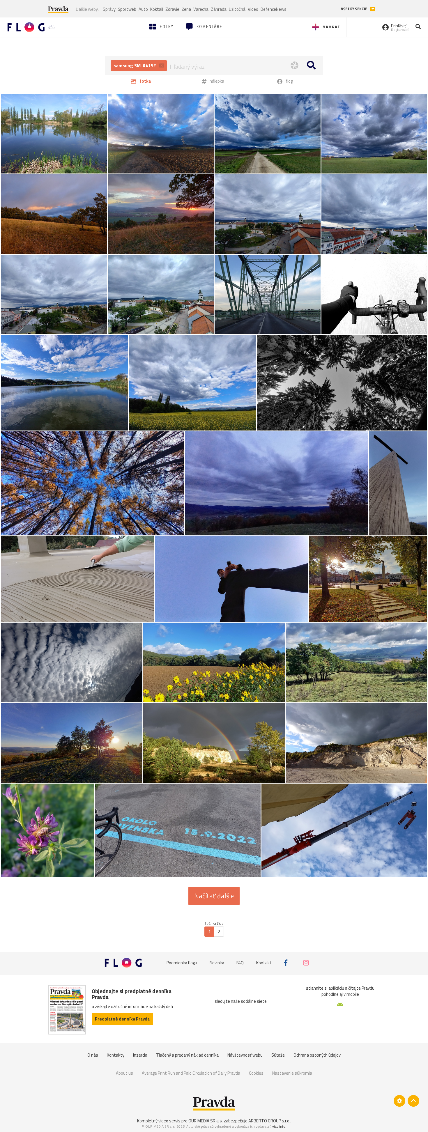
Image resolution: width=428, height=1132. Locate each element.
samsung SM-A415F (135, 65)
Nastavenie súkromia (292, 1073)
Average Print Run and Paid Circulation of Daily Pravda (191, 1073)
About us (124, 1073)
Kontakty (115, 1055)
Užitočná (237, 9)
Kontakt (264, 962)
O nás (92, 1055)
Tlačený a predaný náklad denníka (187, 1055)
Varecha (200, 9)
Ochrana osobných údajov (317, 1055)
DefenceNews (273, 9)
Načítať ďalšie (214, 896)
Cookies (256, 1073)
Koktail (156, 9)
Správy (109, 9)
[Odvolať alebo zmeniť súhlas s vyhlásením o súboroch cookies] (399, 1101)
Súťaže (278, 1055)
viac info (278, 1126)
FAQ (240, 962)
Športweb (127, 9)
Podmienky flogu (182, 962)
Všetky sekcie (354, 9)
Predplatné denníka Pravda (122, 1019)
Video (253, 9)
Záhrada (219, 9)
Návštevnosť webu (245, 1055)
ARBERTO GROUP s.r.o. (269, 1120)
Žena (186, 9)
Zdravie (172, 9)
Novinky (217, 962)
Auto (143, 9)
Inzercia (140, 1055)
